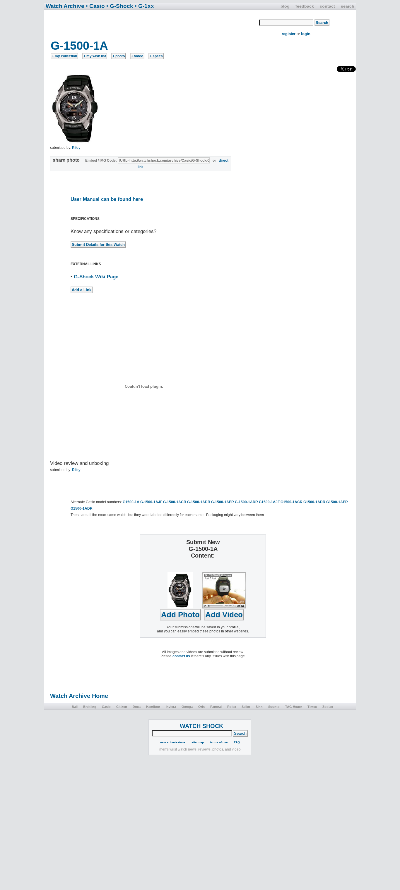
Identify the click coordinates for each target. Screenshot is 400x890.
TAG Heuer (293, 706)
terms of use (219, 742)
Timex (312, 706)
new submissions (172, 742)
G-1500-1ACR (174, 502)
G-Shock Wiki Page (96, 277)
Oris (201, 706)
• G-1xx (144, 6)
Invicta (171, 706)
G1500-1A (131, 502)
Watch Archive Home (79, 696)
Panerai (216, 706)
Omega (187, 706)
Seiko (246, 706)
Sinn (259, 706)
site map (198, 742)
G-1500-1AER (222, 502)
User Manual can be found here (107, 199)
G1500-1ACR (291, 502)
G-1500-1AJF (151, 502)
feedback (304, 6)
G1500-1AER (337, 502)
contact (327, 6)
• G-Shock (119, 6)
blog (285, 6)
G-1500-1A (79, 45)
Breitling (89, 706)
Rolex (231, 706)
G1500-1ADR (314, 502)
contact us (181, 656)
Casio (106, 706)
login (305, 34)
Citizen (121, 706)
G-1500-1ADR (198, 502)
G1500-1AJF (269, 502)
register (288, 34)
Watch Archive (65, 6)
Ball (75, 706)
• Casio (95, 6)
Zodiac (327, 706)
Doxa (137, 706)
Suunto (274, 706)
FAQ (237, 742)
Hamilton (153, 706)
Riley (76, 148)
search (347, 6)
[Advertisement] (152, 24)
